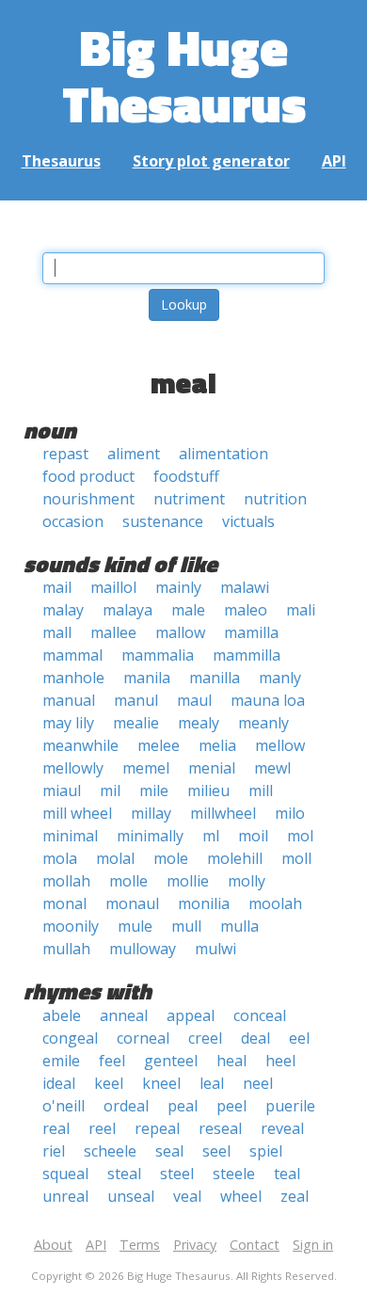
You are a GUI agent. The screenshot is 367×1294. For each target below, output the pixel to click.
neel (258, 1083)
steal (124, 1173)
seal (169, 1151)
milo (290, 813)
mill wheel (77, 813)
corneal (143, 1038)
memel (145, 768)
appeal (191, 1015)
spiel (265, 1151)
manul (136, 700)
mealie (136, 722)
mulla (239, 926)
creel (205, 1038)
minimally (150, 835)
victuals (248, 521)
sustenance (162, 521)
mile (153, 790)
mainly (178, 587)
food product (88, 476)
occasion (73, 521)
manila (146, 677)
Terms (140, 1245)
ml (210, 835)
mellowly (73, 768)
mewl (272, 768)
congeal (70, 1038)
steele (234, 1173)
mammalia (157, 655)
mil (110, 790)
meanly (263, 722)
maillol (113, 587)
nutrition (275, 498)
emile (61, 1060)
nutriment (189, 498)
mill (260, 790)
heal (231, 1060)
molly (246, 881)
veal (187, 1196)
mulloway (142, 948)
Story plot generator (211, 161)
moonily (70, 926)
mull (186, 926)
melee (158, 745)
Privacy (194, 1245)
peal (183, 1105)
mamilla (251, 632)
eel (299, 1038)
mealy (198, 722)
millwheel (223, 813)
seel (216, 1151)
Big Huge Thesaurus (184, 75)
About (53, 1245)
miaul (61, 790)
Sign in (313, 1245)
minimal (70, 835)
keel (108, 1083)
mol (300, 835)
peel (231, 1105)
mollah (66, 881)
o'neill (63, 1105)
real (56, 1128)
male (188, 609)
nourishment (88, 498)
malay (63, 609)
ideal (58, 1083)
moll (296, 858)
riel (53, 1151)
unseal (130, 1196)
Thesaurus (61, 161)
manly (280, 677)
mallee (113, 632)
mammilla (246, 655)
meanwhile (80, 745)
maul (194, 700)
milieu (208, 790)
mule (135, 926)
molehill (235, 858)
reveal (282, 1128)
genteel (171, 1060)
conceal (259, 1015)
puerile (290, 1105)
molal (115, 858)
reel (102, 1128)
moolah (275, 903)
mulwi (215, 948)
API (334, 161)
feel (112, 1060)
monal (64, 903)
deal (255, 1038)
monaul (132, 903)
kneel (161, 1083)
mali (300, 609)
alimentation (223, 453)
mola (59, 858)
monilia (204, 903)
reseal (220, 1128)
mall (57, 632)
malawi (244, 587)
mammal (72, 655)
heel (280, 1060)
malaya (127, 609)
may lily (68, 722)
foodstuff (186, 476)
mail (57, 587)
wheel (241, 1196)
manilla (214, 677)
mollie (188, 881)
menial (211, 768)
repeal (157, 1128)
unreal (65, 1196)
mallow (180, 632)
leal (211, 1083)
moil (253, 835)
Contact (254, 1245)
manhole (73, 677)
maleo (245, 609)
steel (177, 1173)
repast (65, 453)
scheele (110, 1151)
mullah (66, 948)
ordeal (126, 1105)
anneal (124, 1015)
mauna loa (268, 700)
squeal (65, 1173)
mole (170, 858)
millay (151, 813)
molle (128, 881)
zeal (294, 1196)
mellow (280, 745)
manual (68, 700)
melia (217, 745)
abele (61, 1015)
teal (287, 1173)
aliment (133, 453)
